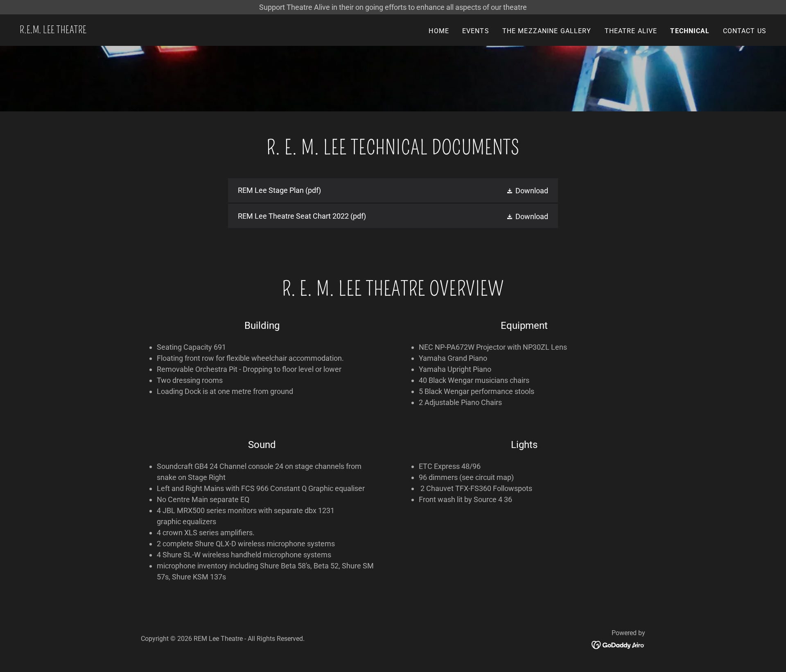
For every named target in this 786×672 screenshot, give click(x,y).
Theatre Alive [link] (631, 31)
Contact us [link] (744, 31)
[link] (53, 30)
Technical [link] (689, 31)
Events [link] (475, 31)
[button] (527, 190)
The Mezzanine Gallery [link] (547, 31)
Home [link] (439, 31)
